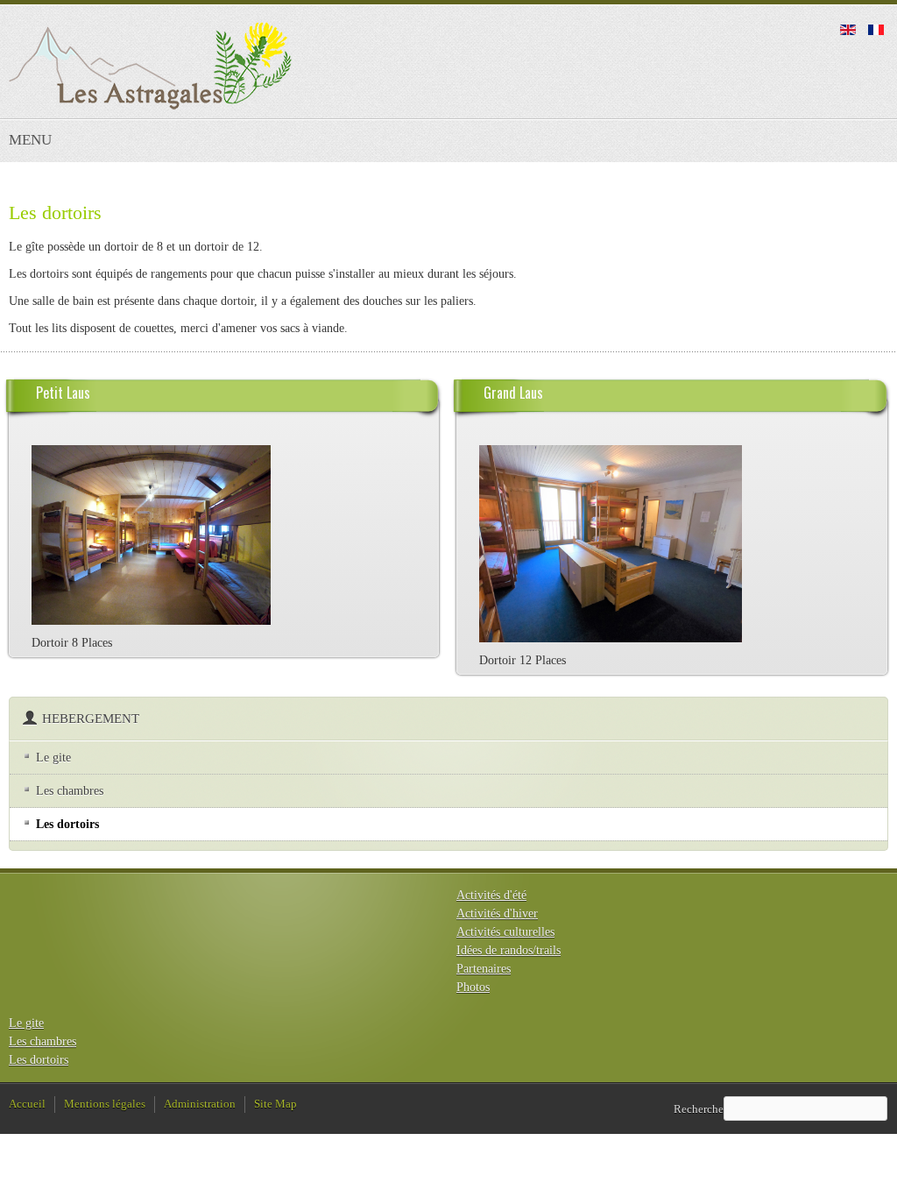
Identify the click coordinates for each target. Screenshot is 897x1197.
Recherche (699, 1108)
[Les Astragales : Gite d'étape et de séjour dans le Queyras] (150, 66)
